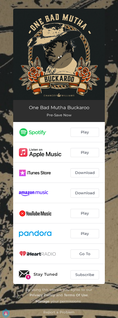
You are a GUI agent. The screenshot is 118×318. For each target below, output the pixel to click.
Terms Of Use (76, 295)
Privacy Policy (42, 295)
